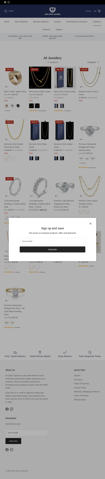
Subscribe (52, 249)
